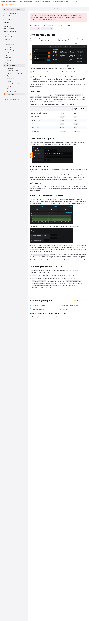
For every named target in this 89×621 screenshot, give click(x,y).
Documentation (33, 25)
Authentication (9, 42)
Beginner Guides (10, 44)
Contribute (8, 47)
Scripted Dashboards (13, 83)
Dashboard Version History (15, 73)
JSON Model (10, 78)
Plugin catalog (7, 16)
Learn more (72, 1)
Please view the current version (48, 19)
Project (7, 34)
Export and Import (12, 76)
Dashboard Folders (12, 70)
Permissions (8, 60)
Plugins (7, 63)
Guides (7, 52)
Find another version (8, 28)
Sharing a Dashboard (13, 89)
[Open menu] (86, 5)
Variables (9, 96)
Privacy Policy (29, 1)
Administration (9, 37)
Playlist (9, 81)
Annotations (10, 68)
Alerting (7, 39)
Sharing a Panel (11, 91)
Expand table (80, 109)
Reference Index (58, 25)
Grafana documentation (45, 25)
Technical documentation (10, 13)
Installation (8, 57)
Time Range (10, 94)
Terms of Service (18, 1)
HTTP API (8, 55)
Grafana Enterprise (10, 50)
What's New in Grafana (12, 99)
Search (9, 86)
